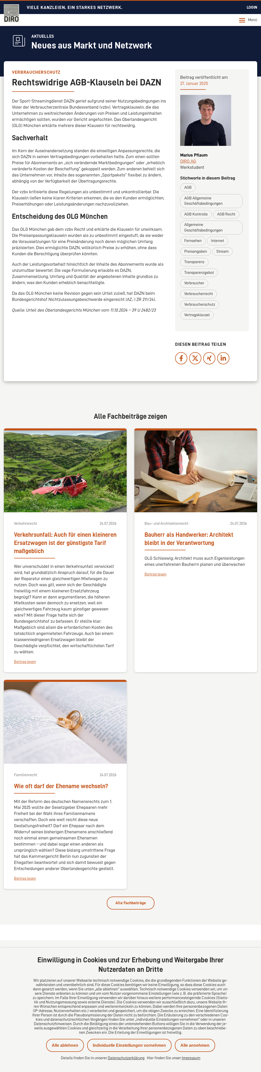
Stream (222, 251)
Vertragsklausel (197, 315)
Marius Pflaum (194, 155)
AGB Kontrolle (196, 214)
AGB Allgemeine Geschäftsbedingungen (203, 201)
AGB (188, 187)
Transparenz (194, 262)
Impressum (191, 1058)
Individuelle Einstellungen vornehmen (129, 1045)
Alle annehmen (195, 1045)
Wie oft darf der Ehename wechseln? (61, 786)
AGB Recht (226, 214)
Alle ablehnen (65, 1045)
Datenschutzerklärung (126, 1058)
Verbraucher (194, 283)
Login (252, 7)
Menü (252, 20)
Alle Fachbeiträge (130, 903)
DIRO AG (188, 161)
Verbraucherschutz (199, 304)
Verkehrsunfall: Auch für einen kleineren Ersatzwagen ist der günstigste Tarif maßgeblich (65, 543)
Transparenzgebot (199, 273)
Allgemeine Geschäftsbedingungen (203, 227)
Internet (217, 241)
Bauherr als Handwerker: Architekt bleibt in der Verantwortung (189, 539)
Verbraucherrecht (198, 294)
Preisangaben (195, 251)
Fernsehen (193, 241)
